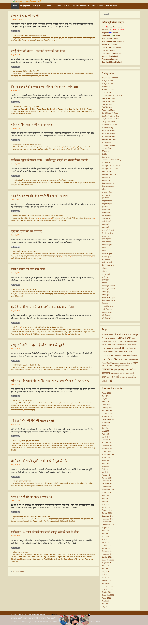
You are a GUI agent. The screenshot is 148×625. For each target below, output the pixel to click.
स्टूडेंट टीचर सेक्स (34, 107)
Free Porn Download (113, 41)
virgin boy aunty (79, 407)
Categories (37, 6)
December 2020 (107, 586)
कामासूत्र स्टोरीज (107, 192)
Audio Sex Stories (63, 6)
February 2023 (107, 510)
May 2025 (105, 431)
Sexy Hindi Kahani (111, 36)
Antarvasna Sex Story (110, 59)
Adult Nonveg (113, 30)
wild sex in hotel (74, 334)
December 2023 (107, 481)
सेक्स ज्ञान (105, 303)
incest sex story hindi (79, 291)
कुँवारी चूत (121, 370)
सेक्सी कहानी (122, 377)
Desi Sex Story (81, 554)
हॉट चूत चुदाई (37, 258)
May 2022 (105, 536)
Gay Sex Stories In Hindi (110, 116)
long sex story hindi (64, 557)
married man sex (86, 557)
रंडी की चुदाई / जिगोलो (108, 286)
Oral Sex (113, 359)
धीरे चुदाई (58, 38)
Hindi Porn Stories (125, 344)
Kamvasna (108, 355)
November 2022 (107, 519)
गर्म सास (42, 294)
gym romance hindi (61, 109)
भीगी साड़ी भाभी (75, 149)
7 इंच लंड (15, 182)
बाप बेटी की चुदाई (107, 262)
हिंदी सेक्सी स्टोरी (129, 377)
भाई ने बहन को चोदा (73, 483)
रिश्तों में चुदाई (27, 481)
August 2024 (106, 457)
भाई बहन (15, 481)
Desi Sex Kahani (65, 403)
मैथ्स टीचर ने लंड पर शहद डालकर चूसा (32, 496)
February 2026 (107, 408)
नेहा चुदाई (58, 256)
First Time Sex (107, 104)
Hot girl (125, 347)
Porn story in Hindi (131, 360)
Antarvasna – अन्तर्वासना (110, 78)
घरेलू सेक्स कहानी (53, 519)
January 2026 (107, 410)
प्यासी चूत (62, 218)
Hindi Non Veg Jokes (109, 125)
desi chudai (41, 367)
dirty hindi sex (31, 109)
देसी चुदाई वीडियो (25, 6)
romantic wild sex (32, 334)
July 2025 (105, 425)
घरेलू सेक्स (26, 256)
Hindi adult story (22, 111)
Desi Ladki (125, 338)
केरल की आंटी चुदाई (29, 410)
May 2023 (105, 501)
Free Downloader (112, 27)
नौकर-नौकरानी (106, 239)
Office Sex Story (25, 559)
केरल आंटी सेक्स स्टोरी (17, 410)
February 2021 (107, 580)
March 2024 (106, 472)
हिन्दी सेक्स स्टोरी (28, 258)
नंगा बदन (126, 373)
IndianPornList (97, 6)
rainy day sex (79, 147)
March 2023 (106, 507)
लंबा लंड (73, 38)
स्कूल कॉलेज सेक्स (107, 306)
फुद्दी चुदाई (68, 218)
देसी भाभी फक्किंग (19, 369)
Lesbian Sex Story (108, 145)
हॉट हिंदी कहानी (48, 485)
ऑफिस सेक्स (16, 552)
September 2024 (108, 454)
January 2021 (107, 583)
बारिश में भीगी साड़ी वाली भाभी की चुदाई (32, 124)
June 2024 (105, 463)
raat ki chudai (24, 294)
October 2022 (107, 522)
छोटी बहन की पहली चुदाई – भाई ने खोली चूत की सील (39, 461)
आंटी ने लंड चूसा (90, 407)
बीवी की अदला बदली (108, 265)
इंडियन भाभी (113, 366)
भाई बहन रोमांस (84, 483)
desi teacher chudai (20, 519)
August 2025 (106, 422)
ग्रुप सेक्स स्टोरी (107, 215)
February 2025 (107, 440)
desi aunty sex (89, 443)
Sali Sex (105, 154)
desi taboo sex (52, 291)
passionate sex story (18, 334)
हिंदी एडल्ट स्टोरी (19, 258)
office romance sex (58, 448)
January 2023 (107, 513)
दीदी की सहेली (42, 256)
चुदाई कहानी (41, 149)
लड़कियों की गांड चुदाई (108, 297)
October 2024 (107, 451)
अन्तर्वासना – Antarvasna (110, 174)
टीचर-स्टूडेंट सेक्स (64, 519)
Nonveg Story (107, 148)
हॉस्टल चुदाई (32, 40)
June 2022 (105, 533)
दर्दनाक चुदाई (105, 236)
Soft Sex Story (21, 149)
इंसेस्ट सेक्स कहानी (25, 483)
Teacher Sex (17, 107)
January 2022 (107, 548)
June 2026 (105, 396)
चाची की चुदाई (106, 218)
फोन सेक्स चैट (106, 259)
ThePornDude (111, 6)
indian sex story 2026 (85, 445)
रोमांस (108, 377)
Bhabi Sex (28, 554)
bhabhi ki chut (31, 367)
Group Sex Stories (57, 216)
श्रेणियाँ (49, 6)
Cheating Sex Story (49, 554)
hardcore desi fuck (39, 445)
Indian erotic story (61, 332)
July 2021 (105, 566)
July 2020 (105, 601)
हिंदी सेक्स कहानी (23, 40)
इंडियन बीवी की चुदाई (108, 183)
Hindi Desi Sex (113, 344)
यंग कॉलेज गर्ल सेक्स (76, 256)
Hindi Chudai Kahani (70, 445)
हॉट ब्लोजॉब (72, 521)
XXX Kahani (106, 171)
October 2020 (107, 592)
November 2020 (107, 589)
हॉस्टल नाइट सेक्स (42, 40)
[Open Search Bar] (134, 6)
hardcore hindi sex (64, 329)
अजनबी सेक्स (29, 73)
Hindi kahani (31, 557)
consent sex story (31, 147)
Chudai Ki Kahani (122, 334)
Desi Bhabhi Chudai (81, 6)
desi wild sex (53, 329)
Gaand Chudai (27, 445)
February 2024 (107, 475)
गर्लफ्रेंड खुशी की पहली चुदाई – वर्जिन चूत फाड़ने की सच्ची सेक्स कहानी (49, 160)
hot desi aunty (61, 405)
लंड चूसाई (91, 218)
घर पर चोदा (20, 256)
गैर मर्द (130, 369)
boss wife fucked (63, 443)
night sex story (68, 147)
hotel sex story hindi (47, 332)
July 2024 (105, 460)
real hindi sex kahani (61, 559)
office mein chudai (44, 448)
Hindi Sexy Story (116, 348)
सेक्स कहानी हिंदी (23, 76)
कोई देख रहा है (106, 195)
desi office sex (16, 445)
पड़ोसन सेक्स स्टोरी (48, 369)
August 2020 (106, 598)
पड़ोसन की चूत (38, 369)
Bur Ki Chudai (107, 335)
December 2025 (107, 413)
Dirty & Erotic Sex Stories (111, 47)
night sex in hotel (74, 332)
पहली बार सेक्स (65, 182)
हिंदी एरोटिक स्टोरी (33, 76)
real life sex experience (65, 407)
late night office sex (18, 448)
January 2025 (107, 443)
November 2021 (107, 554)
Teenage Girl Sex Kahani (32, 180)
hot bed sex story (21, 332)
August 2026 (106, 393)
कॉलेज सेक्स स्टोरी (26, 38)
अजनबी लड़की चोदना (19, 73)
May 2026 (105, 399)
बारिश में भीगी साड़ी (50, 149)
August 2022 (106, 528)
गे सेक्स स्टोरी (106, 210)
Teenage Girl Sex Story (20, 35)
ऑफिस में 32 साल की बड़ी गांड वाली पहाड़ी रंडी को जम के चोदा (45, 532)
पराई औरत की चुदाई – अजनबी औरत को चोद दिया (38, 51)
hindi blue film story (79, 329)
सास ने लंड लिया (87, 294)
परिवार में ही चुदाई (107, 253)
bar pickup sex (30, 329)
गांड (126, 370)
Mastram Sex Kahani (110, 56)
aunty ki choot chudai (20, 403)
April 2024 (105, 469)
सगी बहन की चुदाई (29, 485)
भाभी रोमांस (67, 149)
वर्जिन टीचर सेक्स (45, 521)
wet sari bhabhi (32, 149)
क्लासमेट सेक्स (36, 38)
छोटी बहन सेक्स (49, 483)
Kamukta (128, 351)
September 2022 (108, 525)
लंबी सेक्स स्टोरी (87, 256)
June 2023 (105, 498)
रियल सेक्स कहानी (34, 521)
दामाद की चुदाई (49, 294)
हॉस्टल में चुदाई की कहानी (25, 15)
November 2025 (107, 416)
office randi (15, 559)
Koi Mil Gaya (17, 71)
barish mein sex (41, 291)
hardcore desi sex (65, 291)
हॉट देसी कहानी (63, 220)
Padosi (121, 360)
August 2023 (106, 492)
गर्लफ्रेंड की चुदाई (34, 35)
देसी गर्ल (119, 373)
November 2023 (107, 484)
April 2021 (105, 574)
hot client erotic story (49, 111)
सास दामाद (79, 294)
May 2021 (105, 571)
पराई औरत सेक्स (79, 73)
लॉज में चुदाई (14, 76)
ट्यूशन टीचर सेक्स (75, 519)
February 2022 (107, 545)
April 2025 (105, 434)
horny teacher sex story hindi (38, 519)
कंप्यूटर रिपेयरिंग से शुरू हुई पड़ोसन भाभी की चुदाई (37, 345)
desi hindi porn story (49, 253)
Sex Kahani (60, 327)
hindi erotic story (56, 147)
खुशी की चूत (22, 182)
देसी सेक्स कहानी (55, 182)
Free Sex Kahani (108, 50)
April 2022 (105, 539)
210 (17, 572)
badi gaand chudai (28, 291)
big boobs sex (37, 554)
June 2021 (105, 569)
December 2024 (107, 446)
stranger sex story (62, 334)
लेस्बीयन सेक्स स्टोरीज (108, 300)
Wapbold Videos (110, 33)
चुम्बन (134, 369)
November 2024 (107, 449)
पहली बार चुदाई (106, 256)
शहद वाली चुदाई (54, 521)
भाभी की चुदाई (17, 144)
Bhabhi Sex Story (35, 144)
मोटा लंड (72, 182)
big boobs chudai (19, 443)
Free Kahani (110, 38)
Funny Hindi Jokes (108, 110)
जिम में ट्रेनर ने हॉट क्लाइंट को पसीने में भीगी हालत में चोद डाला (45, 86)
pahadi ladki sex (37, 559)
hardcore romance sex (65, 253)
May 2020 (105, 607)
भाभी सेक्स (57, 369)
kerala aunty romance (74, 405)
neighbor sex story (65, 367)
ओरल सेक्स (34, 483)
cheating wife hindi (76, 443)
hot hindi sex (51, 557)
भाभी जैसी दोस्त (66, 256)
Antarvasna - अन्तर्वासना (33, 216)
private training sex (77, 111)
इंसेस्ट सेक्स (28, 218)
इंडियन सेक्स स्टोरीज (123, 366)
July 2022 (105, 531)
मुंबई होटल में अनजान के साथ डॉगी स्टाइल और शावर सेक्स (42, 307)
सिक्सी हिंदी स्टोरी (81, 38)
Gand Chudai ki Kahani (110, 113)
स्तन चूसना (89, 38)
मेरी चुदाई (104, 283)
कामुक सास (35, 218)
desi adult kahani (42, 329)
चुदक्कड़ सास (47, 218)
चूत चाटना (106, 373)
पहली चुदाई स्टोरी (85, 519)
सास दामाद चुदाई (31, 220)
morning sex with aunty (48, 407)
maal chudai (75, 557)
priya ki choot (70, 448)
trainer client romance (23, 113)
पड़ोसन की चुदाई (106, 245)
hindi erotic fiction (35, 111)
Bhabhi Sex (25, 144)
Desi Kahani (46, 216)
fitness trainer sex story (45, 109)
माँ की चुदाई (105, 277)
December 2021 (107, 551)
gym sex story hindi (76, 109)
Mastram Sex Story (122, 355)
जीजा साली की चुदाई (108, 230)
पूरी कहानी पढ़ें (15, 31)
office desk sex (31, 448)
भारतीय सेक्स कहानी (59, 294)
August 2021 (106, 563)
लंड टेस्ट (13, 220)
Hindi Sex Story (41, 327)
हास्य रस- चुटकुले (107, 312)
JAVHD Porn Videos (109, 44)
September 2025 (108, 419)
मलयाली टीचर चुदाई (23, 521)
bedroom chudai (18, 253)
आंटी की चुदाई (28, 400)
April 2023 (105, 504)
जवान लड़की (42, 35)
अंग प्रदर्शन (130, 363)
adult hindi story (18, 218)
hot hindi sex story (63, 111)
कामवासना (107, 369)
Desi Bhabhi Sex (112, 338)
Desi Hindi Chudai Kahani (112, 62)
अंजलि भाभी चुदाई (77, 367)
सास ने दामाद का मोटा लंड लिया (28, 269)
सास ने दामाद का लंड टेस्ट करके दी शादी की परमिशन (39, 195)
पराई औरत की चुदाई (69, 73)
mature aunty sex (34, 407)
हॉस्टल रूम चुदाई (51, 40)
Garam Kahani (123, 341)
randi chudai (48, 559)
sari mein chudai (81, 448)
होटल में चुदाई (56, 485)
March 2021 (106, 577)
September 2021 (108, 560)
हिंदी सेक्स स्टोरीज (34, 441)
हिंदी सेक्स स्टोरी (34, 71)
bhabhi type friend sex (33, 253)
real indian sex (78, 253)
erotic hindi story (44, 147)
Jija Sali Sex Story (108, 136)
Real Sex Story (108, 363)
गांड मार (41, 218)
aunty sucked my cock (37, 403)
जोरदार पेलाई (47, 182)
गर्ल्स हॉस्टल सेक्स (45, 38)
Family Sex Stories (19, 216)
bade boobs (17, 291)
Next (23, 572)
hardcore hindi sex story (55, 445)
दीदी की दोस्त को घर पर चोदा (26, 231)
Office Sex (16, 441)
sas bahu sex (34, 294)
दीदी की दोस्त (33, 256)
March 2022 (106, 542)
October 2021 (107, 557)
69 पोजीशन (16, 483)
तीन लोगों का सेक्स (107, 233)
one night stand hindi (87, 332)
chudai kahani (61, 554)
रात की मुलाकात (89, 73)
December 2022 (107, 516)
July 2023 (105, 495)
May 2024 (105, 466)
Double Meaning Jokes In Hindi (113, 95)
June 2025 (105, 428)
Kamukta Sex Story (109, 139)
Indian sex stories (115, 352)
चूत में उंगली (113, 373)
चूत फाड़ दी (40, 182)
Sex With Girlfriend (120, 363)
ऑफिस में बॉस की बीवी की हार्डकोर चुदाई (32, 420)
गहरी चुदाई (44, 73)
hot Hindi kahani (33, 332)
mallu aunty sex (21, 407)
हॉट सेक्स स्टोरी (84, 369)
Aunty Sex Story (18, 289)
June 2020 (105, 604)
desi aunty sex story (52, 403)
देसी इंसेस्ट (57, 483)
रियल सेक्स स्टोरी (65, 369)
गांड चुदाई (85, 367)
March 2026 (106, 405)
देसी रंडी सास (55, 218)
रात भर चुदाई (78, 182)
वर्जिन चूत (85, 182)
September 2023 (108, 490)
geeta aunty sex (26, 405)
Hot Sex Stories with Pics (111, 53)
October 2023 (107, 487)
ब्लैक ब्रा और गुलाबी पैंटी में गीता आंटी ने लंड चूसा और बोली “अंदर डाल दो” (51, 380)
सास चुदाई (73, 294)
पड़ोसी (104, 248)
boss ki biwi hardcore (33, 443)
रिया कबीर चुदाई (66, 38)
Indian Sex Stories (108, 130)
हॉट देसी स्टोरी (29, 185)
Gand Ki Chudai (111, 341)
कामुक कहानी (16, 38)
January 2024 (107, 478)
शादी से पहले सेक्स (21, 220)
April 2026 (105, 402)
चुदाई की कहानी (106, 221)
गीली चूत (53, 38)
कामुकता (114, 370)
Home (15, 6)
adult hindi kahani (19, 109)
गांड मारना (41, 483)
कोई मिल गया (26, 71)
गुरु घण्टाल (25, 107)
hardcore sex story (52, 367)
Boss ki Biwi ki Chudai (48, 443)
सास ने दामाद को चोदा (43, 220)
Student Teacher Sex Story (32, 516)
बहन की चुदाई (64, 483)
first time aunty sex (79, 403)
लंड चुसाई (114, 376)
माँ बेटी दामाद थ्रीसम (77, 218)
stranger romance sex (47, 334)
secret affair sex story (76, 559)
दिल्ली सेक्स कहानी (58, 73)
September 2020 (108, 595)
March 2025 (106, 437)
